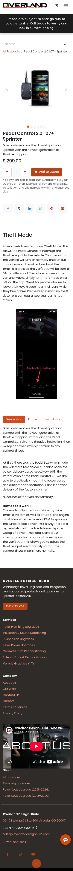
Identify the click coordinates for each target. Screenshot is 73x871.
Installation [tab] (53, 419)
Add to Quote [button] (48, 172)
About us (9, 683)
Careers (8, 701)
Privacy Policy (12, 713)
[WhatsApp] (40, 208)
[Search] (65, 44)
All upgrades (12, 777)
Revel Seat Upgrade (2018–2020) (26, 796)
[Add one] (25, 172)
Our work (9, 689)
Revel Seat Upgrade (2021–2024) (26, 789)
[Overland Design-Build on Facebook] (7, 854)
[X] (18, 208)
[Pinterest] (51, 208)
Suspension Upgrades (18, 639)
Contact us (11, 695)
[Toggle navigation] (66, 5)
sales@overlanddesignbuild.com (26, 834)
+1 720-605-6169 (14, 842)
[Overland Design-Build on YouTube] (33, 854)
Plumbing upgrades (17, 783)
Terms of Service (15, 707)
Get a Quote (15, 606)
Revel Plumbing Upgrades (21, 627)
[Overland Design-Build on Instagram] (20, 854)
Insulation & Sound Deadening (24, 633)
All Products (11, 51)
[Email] (62, 208)
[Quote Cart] (56, 5)
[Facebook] (7, 208)
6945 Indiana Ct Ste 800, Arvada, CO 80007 (34, 820)
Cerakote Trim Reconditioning (24, 651)
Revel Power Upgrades (19, 645)
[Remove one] (7, 172)
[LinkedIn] (29, 208)
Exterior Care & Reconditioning (25, 657)
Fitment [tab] (33, 419)
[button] (7, 89)
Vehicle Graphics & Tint (19, 663)
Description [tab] (14, 419)
